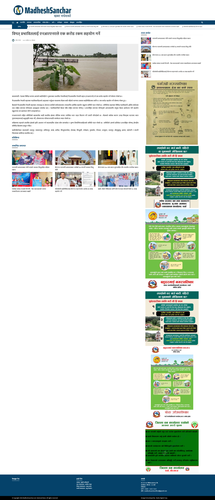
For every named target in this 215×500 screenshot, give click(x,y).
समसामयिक (37, 22)
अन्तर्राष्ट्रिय (79, 22)
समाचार (29, 22)
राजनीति (22, 22)
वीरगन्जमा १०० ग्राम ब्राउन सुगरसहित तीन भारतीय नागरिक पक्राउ (118, 27)
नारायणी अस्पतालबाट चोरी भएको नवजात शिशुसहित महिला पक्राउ (46, 27)
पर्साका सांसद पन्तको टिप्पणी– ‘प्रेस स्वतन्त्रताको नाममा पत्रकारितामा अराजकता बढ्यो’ (158, 27)
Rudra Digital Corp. (161, 498)
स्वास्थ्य (66, 22)
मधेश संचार (18, 40)
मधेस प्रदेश (45, 22)
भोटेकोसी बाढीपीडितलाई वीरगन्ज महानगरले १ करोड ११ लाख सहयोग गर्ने (74, 190)
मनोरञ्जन (59, 22)
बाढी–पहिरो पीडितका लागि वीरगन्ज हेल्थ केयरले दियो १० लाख (117, 189)
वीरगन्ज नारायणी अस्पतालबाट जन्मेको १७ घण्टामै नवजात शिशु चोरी (82, 27)
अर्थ (53, 22)
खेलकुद (72, 22)
